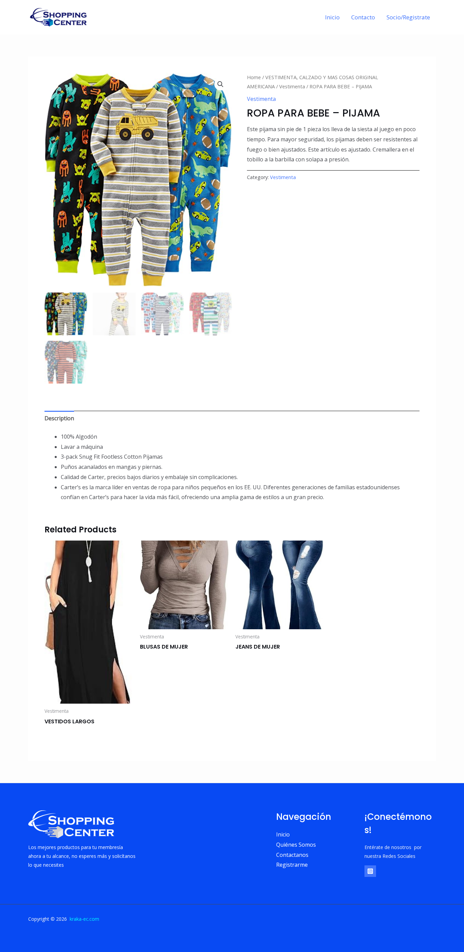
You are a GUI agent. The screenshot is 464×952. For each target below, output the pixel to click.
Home (254, 77)
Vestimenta (292, 86)
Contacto (363, 17)
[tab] (59, 418)
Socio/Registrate (408, 17)
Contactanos (292, 855)
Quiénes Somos (296, 844)
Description (59, 418)
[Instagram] (370, 871)
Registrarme (292, 864)
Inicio (332, 17)
